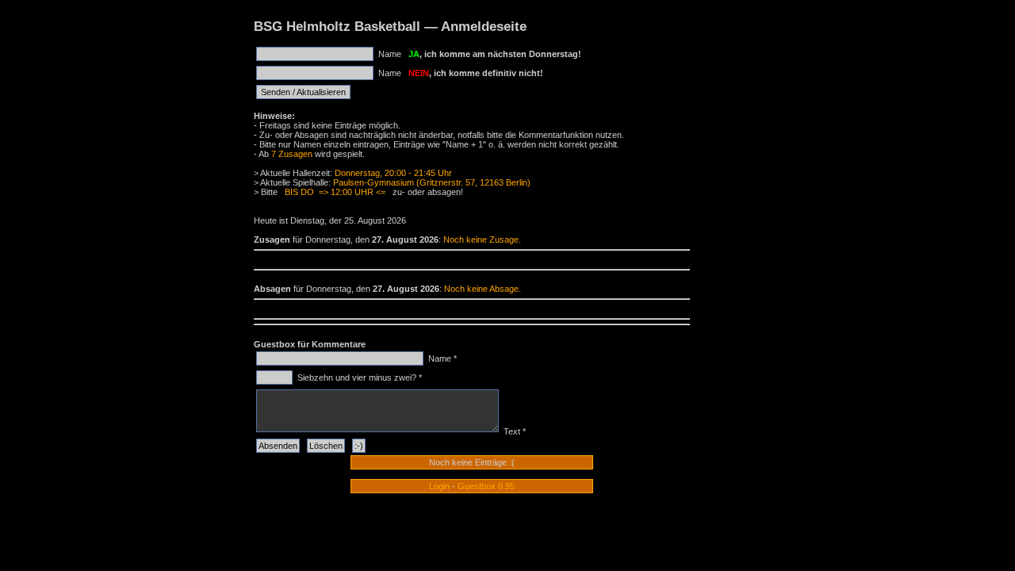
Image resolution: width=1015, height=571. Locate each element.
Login (439, 486)
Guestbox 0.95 (486, 486)
